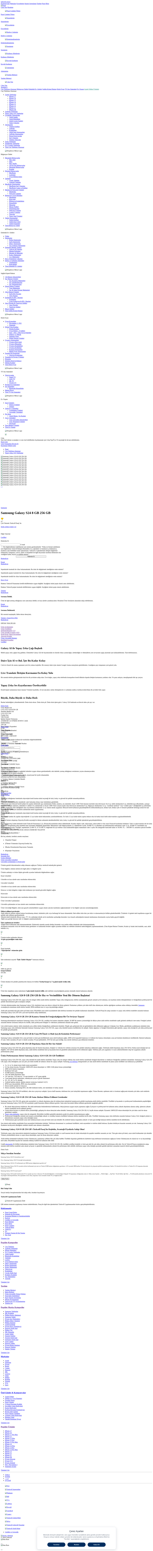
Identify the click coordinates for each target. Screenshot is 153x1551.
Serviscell (12, 423)
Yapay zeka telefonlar (12, 1114)
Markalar (13, 3)
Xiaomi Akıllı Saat (11, 1338)
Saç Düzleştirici (10, 1277)
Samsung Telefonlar (11, 1311)
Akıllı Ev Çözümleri (11, 408)
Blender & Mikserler (16, 253)
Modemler (12, 192)
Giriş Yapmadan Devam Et (9, 444)
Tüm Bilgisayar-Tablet (12, 225)
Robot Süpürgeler (15, 240)
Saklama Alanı (14, 336)
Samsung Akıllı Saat (11, 1340)
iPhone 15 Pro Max (11, 1442)
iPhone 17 (12, 96)
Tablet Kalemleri (14, 224)
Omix (7, 1376)
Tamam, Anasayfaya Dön (9, 618)
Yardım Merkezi (10, 1290)
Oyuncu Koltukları (15, 348)
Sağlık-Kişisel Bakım (49, 89)
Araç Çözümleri (10, 418)
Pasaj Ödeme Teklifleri (12, 1413)
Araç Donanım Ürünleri (17, 422)
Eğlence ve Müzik (15, 334)
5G (6, 1231)
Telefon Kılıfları (14, 126)
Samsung (4, 508)
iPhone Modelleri (10, 1250)
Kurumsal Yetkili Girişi (8, 446)
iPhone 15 (12, 100)
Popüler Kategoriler (9, 1242)
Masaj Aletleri (9, 309)
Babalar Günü (9, 1417)
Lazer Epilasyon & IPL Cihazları (20, 301)
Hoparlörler (13, 203)
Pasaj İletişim (9, 1222)
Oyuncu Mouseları (15, 344)
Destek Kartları (14, 329)
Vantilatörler (13, 262)
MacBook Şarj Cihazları (17, 186)
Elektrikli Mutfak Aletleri (13, 247)
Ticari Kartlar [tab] (5, 795)
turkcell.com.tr (5, 2)
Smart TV (12, 377)
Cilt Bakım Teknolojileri (13, 277)
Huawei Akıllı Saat (11, 1328)
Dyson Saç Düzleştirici (12, 1319)
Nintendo (12, 325)
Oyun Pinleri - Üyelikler (17, 331)
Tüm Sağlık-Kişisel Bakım (13, 311)
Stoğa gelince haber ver (8, 527)
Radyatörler (13, 264)
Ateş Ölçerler (13, 305)
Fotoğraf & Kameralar (12, 353)
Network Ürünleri (15, 194)
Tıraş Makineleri (14, 288)
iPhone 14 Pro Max (11, 1450)
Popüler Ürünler (8, 1427)
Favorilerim (20, 3)
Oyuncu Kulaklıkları (16, 346)
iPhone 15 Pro (9, 1440)
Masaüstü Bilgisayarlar (12, 158)
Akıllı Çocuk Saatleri (16, 121)
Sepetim (4, 87)
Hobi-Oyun (60, 89)
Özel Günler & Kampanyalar (13, 1393)
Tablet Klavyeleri (15, 222)
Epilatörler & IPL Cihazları (14, 297)
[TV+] (76, 1500)
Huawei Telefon (10, 1347)
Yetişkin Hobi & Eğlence (13, 361)
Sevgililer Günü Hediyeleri (14, 1406)
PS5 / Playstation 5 (11, 1465)
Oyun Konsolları (10, 321)
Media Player (9, 390)
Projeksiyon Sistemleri (12, 385)
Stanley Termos (10, 1349)
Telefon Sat (8, 1303)
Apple (7, 1361)
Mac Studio (13, 163)
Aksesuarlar (9, 125)
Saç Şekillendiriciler (15, 282)
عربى (7, 1478)
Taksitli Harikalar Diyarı (13, 1419)
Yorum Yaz (4, 738)
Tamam (3, 591)
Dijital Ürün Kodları (11, 327)
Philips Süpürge (10, 1323)
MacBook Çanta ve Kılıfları (18, 188)
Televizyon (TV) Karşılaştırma (15, 1301)
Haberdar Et (31, 556)
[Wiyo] (76, 1521)
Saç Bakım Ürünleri (11, 279)
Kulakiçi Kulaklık (11, 1275)
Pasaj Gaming (9, 1225)
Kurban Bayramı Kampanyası (15, 1410)
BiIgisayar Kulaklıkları (16, 201)
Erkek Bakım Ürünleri (12, 286)
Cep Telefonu (9, 1247)
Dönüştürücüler (14, 209)
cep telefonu (73, 1062)
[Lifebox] (76, 1504)
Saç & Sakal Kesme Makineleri (19, 290)
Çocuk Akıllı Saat (11, 1273)
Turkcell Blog (9, 1227)
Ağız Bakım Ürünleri (12, 292)
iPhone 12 (12, 106)
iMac (10, 162)
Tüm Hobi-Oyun (10, 365)
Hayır (3, 580)
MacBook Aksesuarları (12, 184)
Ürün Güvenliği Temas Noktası (15, 1294)
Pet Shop (8, 414)
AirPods (12, 128)
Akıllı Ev (8, 1229)
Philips (7, 1377)
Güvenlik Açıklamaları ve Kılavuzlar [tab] (13, 862)
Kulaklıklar (13, 130)
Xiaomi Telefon (10, 1336)
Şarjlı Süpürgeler (14, 242)
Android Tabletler (15, 182)
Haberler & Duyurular (12, 1214)
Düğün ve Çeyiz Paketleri (13, 1398)
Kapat (3, 562)
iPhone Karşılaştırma (12, 1299)
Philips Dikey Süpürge (12, 1321)
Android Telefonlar (11, 111)
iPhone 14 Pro (9, 1448)
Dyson (7, 1364)
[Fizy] (76, 1486)
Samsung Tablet (10, 1317)
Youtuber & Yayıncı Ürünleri (14, 357)
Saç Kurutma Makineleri (17, 281)
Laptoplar (12, 175)
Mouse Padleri (14, 207)
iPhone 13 (12, 104)
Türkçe (7, 1475)
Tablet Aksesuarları (11, 218)
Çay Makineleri (14, 257)
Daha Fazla (4, 706)
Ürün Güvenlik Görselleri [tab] (9, 860)
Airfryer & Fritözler (15, 249)
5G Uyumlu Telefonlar (12, 145)
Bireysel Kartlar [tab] (6, 793)
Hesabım (10, 7)
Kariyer (7, 1218)
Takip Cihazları (14, 123)
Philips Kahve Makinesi (13, 1315)
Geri (2, 537)
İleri (5, 537)
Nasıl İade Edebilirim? (12, 1296)
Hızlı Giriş (4, 442)
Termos (11, 406)
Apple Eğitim (9, 1397)
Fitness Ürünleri (14, 405)
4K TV (11, 381)
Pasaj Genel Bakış (11, 1212)
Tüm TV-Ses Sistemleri (12, 392)
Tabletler (8, 178)
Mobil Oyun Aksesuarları (17, 351)
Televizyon (8, 1269)
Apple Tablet (9, 1334)
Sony (6, 1385)
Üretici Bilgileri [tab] (6, 858)
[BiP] (76, 1497)
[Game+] (76, 1514)
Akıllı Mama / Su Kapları (17, 416)
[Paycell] (76, 1507)
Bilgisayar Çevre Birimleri (13, 195)
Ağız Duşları (13, 296)
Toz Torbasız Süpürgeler (17, 245)
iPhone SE (12, 110)
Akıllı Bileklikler (14, 119)
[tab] (7, 627)
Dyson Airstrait (10, 1463)
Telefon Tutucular (15, 140)
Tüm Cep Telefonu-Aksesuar (14, 147)
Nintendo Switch (10, 1466)
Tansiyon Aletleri (14, 307)
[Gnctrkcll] (76, 1511)
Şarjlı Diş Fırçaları (15, 294)
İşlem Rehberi (9, 1292)
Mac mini (12, 160)
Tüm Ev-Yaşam (10, 427)
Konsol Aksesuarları (15, 349)
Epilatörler (12, 299)
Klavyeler (12, 199)
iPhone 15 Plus (10, 1438)
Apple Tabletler (14, 180)
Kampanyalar (5, 3)
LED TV (12, 379)
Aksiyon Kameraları (15, 355)
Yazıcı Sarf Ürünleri (15, 216)
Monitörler (12, 197)
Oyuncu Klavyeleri (15, 342)
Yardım (39, 3)
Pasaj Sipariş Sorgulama (13, 1298)
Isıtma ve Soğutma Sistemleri (14, 261)
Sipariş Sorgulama (30, 3)
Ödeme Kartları (10, 363)
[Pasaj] (3, 5)
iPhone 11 (12, 108)
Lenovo (7, 1374)
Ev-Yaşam (80, 89)
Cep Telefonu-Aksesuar (8, 89)
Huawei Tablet (10, 1343)
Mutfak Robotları (15, 251)
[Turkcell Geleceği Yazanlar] (76, 1525)
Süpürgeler (8, 238)
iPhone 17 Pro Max (11, 1435)
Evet (6, 580)
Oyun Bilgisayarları (15, 177)
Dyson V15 (9, 1461)
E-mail (23, 545)
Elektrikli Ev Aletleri (35, 89)
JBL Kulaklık (9, 1313)
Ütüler (7, 236)
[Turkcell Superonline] (76, 1489)
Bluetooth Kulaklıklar (12, 1256)
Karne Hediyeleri (10, 1408)
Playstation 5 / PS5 (15, 323)
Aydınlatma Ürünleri (16, 410)
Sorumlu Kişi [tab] (5, 856)
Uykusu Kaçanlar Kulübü (13, 1404)
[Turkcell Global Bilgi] (76, 1518)
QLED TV (12, 383)
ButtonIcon (4, 558)
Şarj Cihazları (13, 138)
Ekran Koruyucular (15, 136)
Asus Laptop (9, 1341)
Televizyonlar (9, 375)
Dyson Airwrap (10, 1459)
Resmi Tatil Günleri (11, 1412)
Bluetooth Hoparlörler (16, 388)
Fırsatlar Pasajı (10, 1400)
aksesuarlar (9, 1144)
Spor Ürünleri (9, 403)
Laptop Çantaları (14, 212)
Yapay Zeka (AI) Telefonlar (14, 113)
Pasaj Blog (45, 3)
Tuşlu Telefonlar (10, 142)
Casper (7, 1368)
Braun (7, 1366)
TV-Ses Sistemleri (71, 89)
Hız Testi (8, 1235)
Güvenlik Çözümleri (16, 412)
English (7, 1477)
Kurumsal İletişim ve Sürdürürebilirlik (17, 1216)
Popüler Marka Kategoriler (12, 1307)
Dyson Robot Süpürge (12, 1345)
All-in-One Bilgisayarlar (17, 165)
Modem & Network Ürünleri (14, 190)
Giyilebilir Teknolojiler (12, 115)
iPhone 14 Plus (10, 1446)
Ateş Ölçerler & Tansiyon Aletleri (16, 303)
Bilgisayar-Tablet (22, 89)
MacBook (12, 173)
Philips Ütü (8, 1330)
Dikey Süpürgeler (15, 244)
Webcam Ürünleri (15, 210)
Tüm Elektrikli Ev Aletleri (13, 266)
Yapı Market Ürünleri (12, 425)
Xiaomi (7, 1381)
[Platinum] (76, 1493)
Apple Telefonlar (10, 95)
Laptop (7, 1260)
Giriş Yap (4, 7)
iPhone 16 (12, 98)
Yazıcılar (12, 214)
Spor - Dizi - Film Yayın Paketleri (20, 333)
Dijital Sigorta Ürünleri (16, 338)
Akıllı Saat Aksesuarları (17, 132)
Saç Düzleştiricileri (15, 284)
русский (8, 1480)
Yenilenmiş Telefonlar (12, 143)
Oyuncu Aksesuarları (12, 340)
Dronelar (8, 359)
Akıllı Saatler (13, 117)
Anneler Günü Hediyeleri (13, 1415)
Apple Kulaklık (10, 1324)
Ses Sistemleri (9, 386)
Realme (7, 1379)
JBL (6, 1372)
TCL (6, 1383)
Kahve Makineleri (15, 255)
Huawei (7, 1370)
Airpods (7, 1278)
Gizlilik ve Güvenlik (11, 1220)
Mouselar (12, 205)
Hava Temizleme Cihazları (13, 259)
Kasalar (11, 169)
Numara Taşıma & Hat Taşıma (15, 1233)
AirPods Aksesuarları (16, 134)
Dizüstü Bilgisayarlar (12, 171)
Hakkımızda (6, 1208)
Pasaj (6, 449)
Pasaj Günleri (9, 1402)
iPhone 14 (12, 102)
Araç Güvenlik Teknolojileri (18, 420)
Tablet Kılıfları (14, 220)
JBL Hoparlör (9, 1332)
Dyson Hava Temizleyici (13, 1326)
